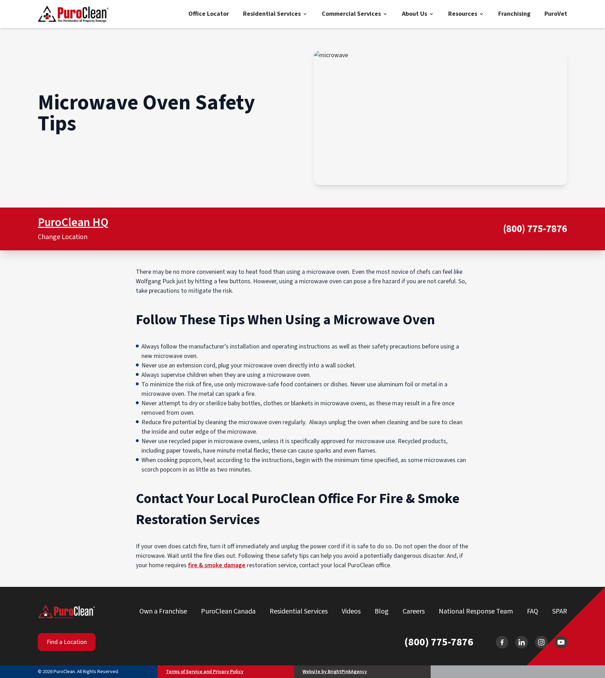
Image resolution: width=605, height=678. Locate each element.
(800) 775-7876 (535, 229)
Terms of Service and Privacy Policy (204, 671)
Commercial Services (351, 13)
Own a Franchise (163, 611)
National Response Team (476, 611)
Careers (414, 611)
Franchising (514, 13)
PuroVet (555, 13)
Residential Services (272, 13)
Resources (462, 13)
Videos (351, 611)
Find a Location (67, 642)
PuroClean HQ (73, 222)
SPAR (559, 611)
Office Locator (208, 13)
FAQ (532, 611)
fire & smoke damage (216, 565)
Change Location (63, 237)
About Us (414, 13)
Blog (382, 611)
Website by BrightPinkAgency (334, 671)
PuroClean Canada (228, 611)
